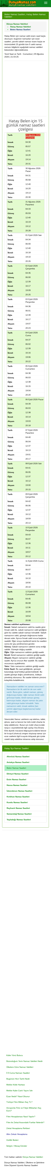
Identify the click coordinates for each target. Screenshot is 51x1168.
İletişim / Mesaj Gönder (16, 1146)
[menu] (46, 2)
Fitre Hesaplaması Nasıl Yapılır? (20, 1116)
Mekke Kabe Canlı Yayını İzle (19, 1090)
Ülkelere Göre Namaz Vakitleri (19, 1067)
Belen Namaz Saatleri (16, 768)
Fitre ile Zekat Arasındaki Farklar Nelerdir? (25, 1122)
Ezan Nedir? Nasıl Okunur (18, 1096)
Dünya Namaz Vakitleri (33, 1157)
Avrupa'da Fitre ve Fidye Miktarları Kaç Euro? (23, 1109)
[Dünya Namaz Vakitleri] (18, 3)
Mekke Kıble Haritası (15, 1085)
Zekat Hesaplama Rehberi (18, 1128)
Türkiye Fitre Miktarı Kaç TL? (19, 1102)
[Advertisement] (25, 88)
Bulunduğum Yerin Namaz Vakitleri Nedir (24, 1061)
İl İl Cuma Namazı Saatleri (18, 1073)
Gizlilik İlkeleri (12, 1140)
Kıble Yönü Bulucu (14, 1055)
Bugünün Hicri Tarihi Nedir (18, 1079)
